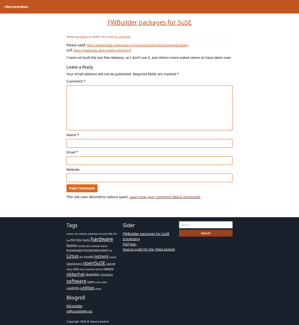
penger (69, 269)
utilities (87, 288)
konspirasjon (74, 250)
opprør (111, 264)
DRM (110, 233)
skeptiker (92, 274)
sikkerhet (75, 274)
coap (76, 233)
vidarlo (83, 37)
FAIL (115, 233)
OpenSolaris (74, 264)
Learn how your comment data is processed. (165, 197)
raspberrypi (90, 269)
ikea (79, 246)
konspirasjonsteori (96, 250)
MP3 (81, 257)
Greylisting (131, 239)
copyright (83, 233)
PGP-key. (130, 244)
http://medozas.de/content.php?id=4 (102, 50)
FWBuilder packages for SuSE (146, 233)
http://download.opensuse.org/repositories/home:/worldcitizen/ (137, 45)
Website (72, 169)
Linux (72, 255)
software (76, 281)
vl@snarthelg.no (79, 311)
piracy (82, 269)
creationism (93, 233)
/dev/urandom (16, 6)
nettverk (101, 256)
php (76, 269)
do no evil (103, 233)
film (73, 240)
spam (90, 282)
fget (68, 240)
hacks (86, 240)
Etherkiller (74, 306)
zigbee (98, 288)
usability (73, 288)
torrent (98, 282)
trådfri (104, 282)
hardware (102, 239)
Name (72, 135)
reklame (108, 269)
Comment (75, 81)
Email (72, 152)
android (69, 233)
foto (79, 240)
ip (83, 245)
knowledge (95, 246)
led (110, 250)
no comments (122, 37)
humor (71, 245)
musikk (88, 257)
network (112, 257)
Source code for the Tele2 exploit (149, 249)
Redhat (99, 269)
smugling (107, 275)
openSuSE (94, 263)
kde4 (87, 246)
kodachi (104, 246)
